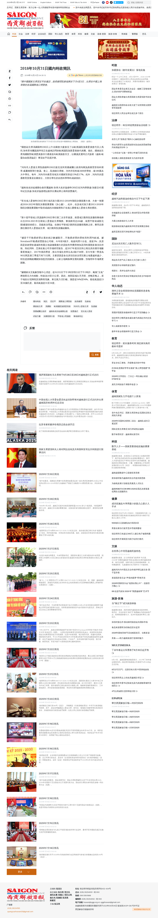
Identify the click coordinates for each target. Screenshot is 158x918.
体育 (74, 34)
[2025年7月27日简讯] (21, 557)
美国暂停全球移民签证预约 (123, 265)
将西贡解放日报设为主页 (142, 909)
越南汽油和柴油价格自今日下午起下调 (130, 198)
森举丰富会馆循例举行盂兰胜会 (126, 331)
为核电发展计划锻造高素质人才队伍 (127, 483)
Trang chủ (8, 34)
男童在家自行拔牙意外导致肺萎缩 (126, 528)
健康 (86, 34)
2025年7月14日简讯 (49, 848)
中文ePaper (94, 2)
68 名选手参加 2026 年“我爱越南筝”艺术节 (130, 591)
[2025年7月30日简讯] (21, 482)
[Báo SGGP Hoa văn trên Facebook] (103, 2)
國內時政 (37, 301)
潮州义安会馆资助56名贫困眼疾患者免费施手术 (131, 292)
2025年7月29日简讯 (49, 499)
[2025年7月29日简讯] (21, 507)
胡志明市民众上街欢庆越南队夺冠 (127, 678)
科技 (80, 34)
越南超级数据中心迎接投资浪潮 (125, 473)
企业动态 (42, 34)
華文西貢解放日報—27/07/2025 (125, 727)
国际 (50, 34)
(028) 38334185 (13, 908)
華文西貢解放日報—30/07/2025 (125, 711)
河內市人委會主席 (81, 306)
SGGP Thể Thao (61, 2)
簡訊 (45, 301)
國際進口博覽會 (65, 301)
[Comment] (9, 112)
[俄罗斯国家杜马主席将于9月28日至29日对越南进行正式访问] (21, 383)
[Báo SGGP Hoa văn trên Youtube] (107, 2)
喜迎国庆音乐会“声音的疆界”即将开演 (128, 578)
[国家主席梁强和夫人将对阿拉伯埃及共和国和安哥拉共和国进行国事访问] (21, 458)
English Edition (45, 2)
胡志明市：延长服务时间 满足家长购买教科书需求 (131, 345)
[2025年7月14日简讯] (21, 856)
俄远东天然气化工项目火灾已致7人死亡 (129, 260)
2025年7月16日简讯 (49, 798)
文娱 (93, 34)
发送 (97, 355)
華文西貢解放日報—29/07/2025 (125, 717)
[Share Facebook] (9, 78)
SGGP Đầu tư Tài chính (78, 2)
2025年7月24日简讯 (49, 598)
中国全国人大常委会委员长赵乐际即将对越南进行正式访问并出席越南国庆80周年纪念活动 (71, 401)
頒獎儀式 (74, 311)
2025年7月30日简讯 (49, 474)
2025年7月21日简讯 (49, 674)
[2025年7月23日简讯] (21, 632)
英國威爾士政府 (39, 311)
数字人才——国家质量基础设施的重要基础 (130, 448)
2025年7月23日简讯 (49, 623)
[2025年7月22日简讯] (21, 658)
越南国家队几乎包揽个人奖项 (126, 396)
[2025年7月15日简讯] (21, 832)
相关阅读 (12, 370)
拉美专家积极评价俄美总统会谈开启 (56, 424)
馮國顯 (48, 306)
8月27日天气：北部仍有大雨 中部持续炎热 (130, 669)
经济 (34, 34)
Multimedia (121, 645)
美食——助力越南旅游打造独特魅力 (127, 638)
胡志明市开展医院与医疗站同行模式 (127, 539)
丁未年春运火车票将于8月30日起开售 (130, 650)
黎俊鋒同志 (78, 316)
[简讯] (9, 119)
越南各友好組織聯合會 (58, 311)
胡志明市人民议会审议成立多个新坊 (127, 113)
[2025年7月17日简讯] (21, 782)
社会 (21, 34)
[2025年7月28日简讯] (21, 532)
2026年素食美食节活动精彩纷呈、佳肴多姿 (131, 633)
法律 (27, 34)
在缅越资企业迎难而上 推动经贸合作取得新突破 (131, 214)
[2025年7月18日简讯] (21, 757)
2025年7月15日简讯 (49, 823)
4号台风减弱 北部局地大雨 (123, 691)
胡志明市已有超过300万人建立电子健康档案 (131, 534)
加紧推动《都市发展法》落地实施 (128, 70)
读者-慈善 (101, 34)
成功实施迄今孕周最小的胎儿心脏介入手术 (130, 505)
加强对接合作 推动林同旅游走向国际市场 (130, 622)
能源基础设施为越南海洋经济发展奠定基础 (130, 226)
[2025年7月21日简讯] (21, 682)
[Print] (9, 99)
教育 (67, 34)
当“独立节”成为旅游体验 (124, 603)
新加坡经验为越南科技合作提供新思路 (128, 478)
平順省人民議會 (64, 316)
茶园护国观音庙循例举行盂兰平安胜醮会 (130, 312)
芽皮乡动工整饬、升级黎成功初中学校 (128, 363)
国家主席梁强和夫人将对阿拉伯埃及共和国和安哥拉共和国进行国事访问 (71, 451)
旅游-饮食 (112, 34)
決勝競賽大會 (49, 316)
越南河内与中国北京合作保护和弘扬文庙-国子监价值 (131, 571)
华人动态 (59, 34)
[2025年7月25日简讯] (21, 582)
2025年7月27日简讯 (49, 548)
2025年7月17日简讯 (49, 773)
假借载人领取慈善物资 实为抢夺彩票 (128, 158)
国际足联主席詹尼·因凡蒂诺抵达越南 (128, 429)
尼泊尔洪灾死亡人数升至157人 (127, 243)
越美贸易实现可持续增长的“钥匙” (126, 231)
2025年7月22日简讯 (49, 649)
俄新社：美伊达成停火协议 (123, 271)
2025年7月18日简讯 (49, 748)
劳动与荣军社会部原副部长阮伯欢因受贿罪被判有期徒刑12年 (131, 146)
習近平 (53, 301)
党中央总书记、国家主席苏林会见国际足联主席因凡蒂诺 (131, 414)
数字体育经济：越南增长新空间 (125, 434)
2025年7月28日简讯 (49, 524)
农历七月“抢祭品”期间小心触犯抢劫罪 (128, 139)
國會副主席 (37, 306)
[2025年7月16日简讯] (21, 807)
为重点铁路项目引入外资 (122, 221)
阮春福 (88, 301)
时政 (14, 34)
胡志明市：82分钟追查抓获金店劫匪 (130, 125)
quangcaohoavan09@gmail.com (20, 911)
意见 (144, 34)
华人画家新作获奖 (120, 326)
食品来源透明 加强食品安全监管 (126, 627)
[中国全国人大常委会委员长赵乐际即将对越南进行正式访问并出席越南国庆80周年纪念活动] (21, 408)
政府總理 (78, 301)
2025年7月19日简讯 (49, 723)
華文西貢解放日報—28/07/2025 (125, 722)
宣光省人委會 (86, 311)
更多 (20, 872)
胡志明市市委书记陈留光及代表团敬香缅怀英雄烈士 (131, 684)
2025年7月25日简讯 (49, 573)
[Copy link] (9, 106)
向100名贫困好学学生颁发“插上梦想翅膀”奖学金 (131, 369)
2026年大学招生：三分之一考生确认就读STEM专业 (130, 377)
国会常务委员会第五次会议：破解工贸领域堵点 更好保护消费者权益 (131, 90)
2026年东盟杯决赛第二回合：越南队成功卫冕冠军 (131, 422)
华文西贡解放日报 (25, 20)
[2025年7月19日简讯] (21, 732)
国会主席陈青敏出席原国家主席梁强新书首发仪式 (131, 98)
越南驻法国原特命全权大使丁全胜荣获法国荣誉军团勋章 (131, 106)
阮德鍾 (94, 306)
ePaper (117, 698)
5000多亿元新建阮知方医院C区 (125, 523)
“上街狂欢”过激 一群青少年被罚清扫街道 (130, 153)
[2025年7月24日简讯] (21, 607)
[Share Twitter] (9, 85)
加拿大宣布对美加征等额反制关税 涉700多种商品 (131, 277)
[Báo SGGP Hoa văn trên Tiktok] (111, 2)
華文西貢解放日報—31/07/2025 (127, 703)
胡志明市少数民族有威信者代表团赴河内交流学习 (131, 319)
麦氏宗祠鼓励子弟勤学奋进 (124, 384)
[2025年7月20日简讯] (21, 707)
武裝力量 (37, 316)
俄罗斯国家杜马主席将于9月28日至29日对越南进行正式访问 (69, 374)
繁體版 (135, 34)
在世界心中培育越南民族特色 (126, 551)
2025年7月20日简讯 (49, 699)
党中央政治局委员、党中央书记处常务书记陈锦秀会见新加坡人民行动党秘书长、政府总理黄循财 (72, 7)
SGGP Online (32, 2)
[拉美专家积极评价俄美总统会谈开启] (21, 433)
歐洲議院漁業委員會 (62, 306)
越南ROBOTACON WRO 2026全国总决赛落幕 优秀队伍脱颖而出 (130, 490)
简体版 (124, 34)
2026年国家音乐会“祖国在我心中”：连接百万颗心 (131, 584)
